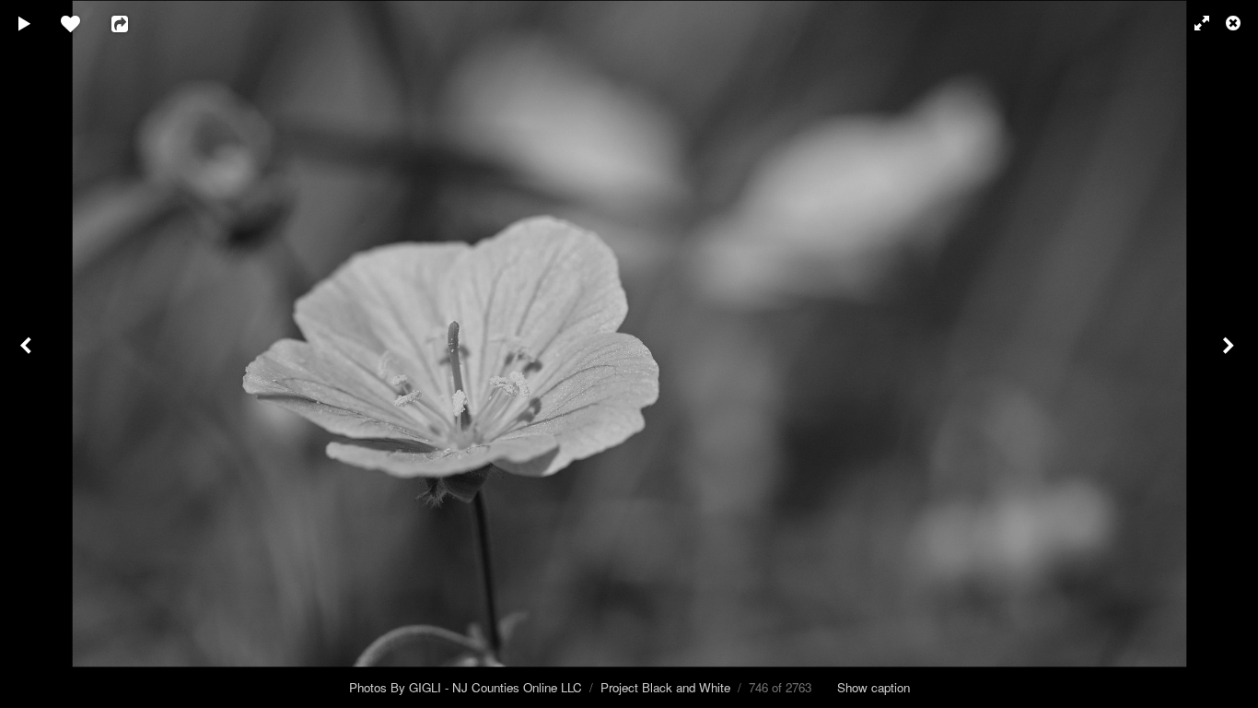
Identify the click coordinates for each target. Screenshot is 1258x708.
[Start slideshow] (25, 23)
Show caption (873, 687)
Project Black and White (665, 687)
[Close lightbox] (1235, 23)
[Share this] (133, 23)
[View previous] (27, 354)
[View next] (1230, 354)
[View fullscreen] (1193, 23)
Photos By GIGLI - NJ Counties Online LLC (465, 687)
